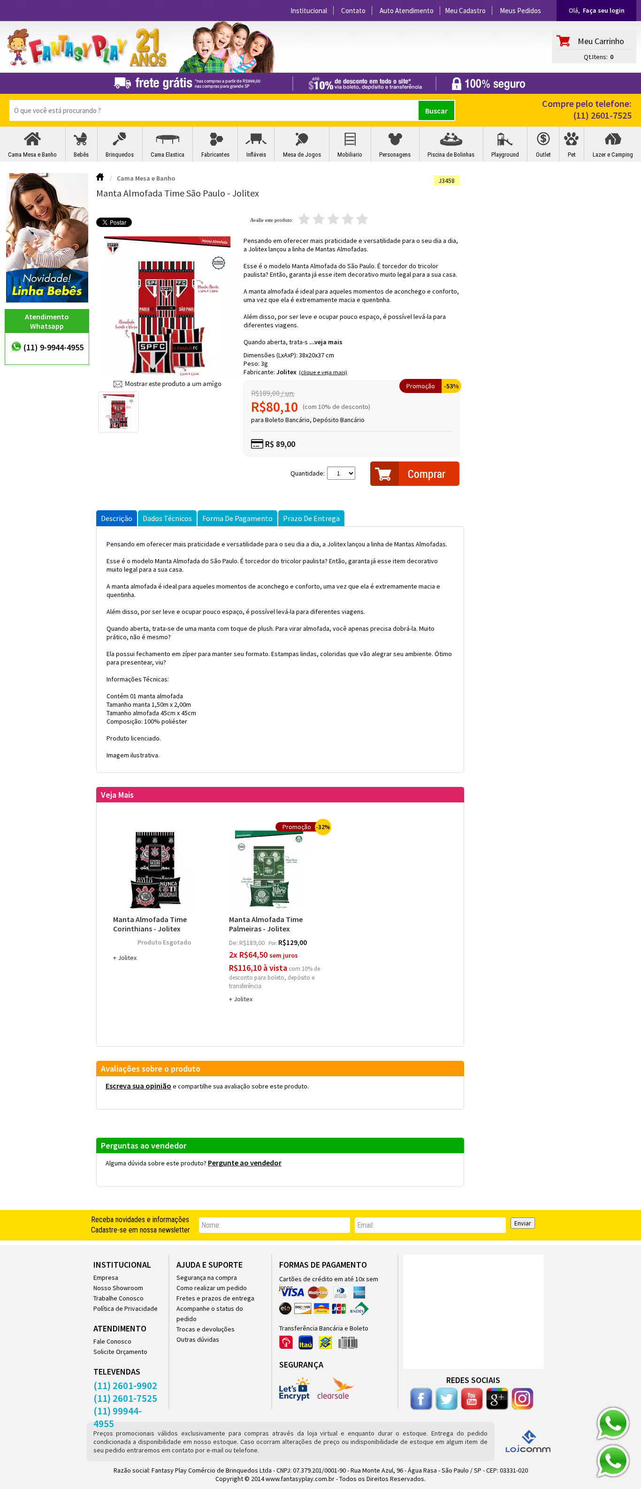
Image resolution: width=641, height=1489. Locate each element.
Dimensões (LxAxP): (271, 355)
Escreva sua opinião (138, 1085)
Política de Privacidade (125, 1308)
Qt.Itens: (596, 57)
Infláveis (256, 154)
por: (273, 942)
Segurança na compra (206, 1277)
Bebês (81, 154)
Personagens (395, 154)
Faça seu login (604, 10)
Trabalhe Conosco (118, 1298)
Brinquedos (120, 154)
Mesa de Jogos (302, 154)
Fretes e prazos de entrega (215, 1298)
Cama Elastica (167, 154)
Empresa (105, 1277)
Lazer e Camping (613, 154)
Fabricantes (215, 154)
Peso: (252, 363)
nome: (211, 1225)
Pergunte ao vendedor (245, 1162)
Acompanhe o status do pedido (209, 1313)
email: (365, 1225)
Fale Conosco (112, 1341)
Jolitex (286, 372)
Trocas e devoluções (205, 1329)
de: (234, 942)
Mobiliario (349, 154)
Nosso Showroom (118, 1288)
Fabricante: (260, 372)
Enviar (522, 1223)
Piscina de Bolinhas (450, 154)
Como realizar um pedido (211, 1288)
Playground (505, 154)
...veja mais (326, 342)
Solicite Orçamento (120, 1351)
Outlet (543, 154)
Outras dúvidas (197, 1339)
